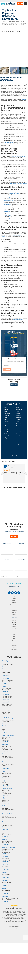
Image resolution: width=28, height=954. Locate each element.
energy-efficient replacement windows (18, 183)
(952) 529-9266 (5, 741)
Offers (14, 638)
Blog (14, 636)
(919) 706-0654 (5, 777)
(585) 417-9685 (5, 811)
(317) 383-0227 (5, 707)
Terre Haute (18, 448)
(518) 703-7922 (5, 803)
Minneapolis (18, 431)
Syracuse (6, 448)
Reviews (14, 640)
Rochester (18, 438)
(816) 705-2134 (5, 715)
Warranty (14, 600)
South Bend (6, 444)
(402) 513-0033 (5, 795)
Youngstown (7, 452)
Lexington (18, 427)
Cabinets (14, 614)
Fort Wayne (6, 423)
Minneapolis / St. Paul (8, 735)
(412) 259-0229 (5, 836)
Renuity (8, 590)
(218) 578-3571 (5, 732)
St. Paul (17, 446)
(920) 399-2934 (5, 861)
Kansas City (18, 425)
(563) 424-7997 (5, 675)
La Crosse (6, 427)
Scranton (18, 440)
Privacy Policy (19, 374)
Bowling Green (19, 409)
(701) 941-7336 (5, 785)
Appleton (6, 409)
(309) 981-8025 (5, 691)
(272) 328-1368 (5, 844)
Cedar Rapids (7, 413)
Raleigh (5, 438)
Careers (7, 1)
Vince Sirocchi (11, 465)
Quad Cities (18, 435)
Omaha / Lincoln (7, 788)
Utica (5, 450)
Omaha (5, 433)
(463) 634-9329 (5, 699)
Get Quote (14, 536)
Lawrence (24, 99)
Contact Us (14, 1)
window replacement (9, 142)
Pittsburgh (6, 435)
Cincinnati (6, 415)
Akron (5, 407)
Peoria (17, 433)
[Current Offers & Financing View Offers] (14, 377)
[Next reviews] (25, 473)
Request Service (22, 1)
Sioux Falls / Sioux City (8, 847)
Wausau (18, 450)
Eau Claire (18, 419)
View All (14, 628)
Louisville (6, 429)
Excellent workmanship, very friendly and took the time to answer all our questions (14, 473)
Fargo (17, 421)
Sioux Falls (18, 442)
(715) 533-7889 (5, 869)
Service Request (14, 586)
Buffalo (5, 411)
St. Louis (6, 446)
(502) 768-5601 (5, 723)
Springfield (18, 444)
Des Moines (18, 417)
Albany (17, 407)
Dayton (5, 417)
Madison (18, 429)
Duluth (5, 419)
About (14, 634)
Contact (14, 598)
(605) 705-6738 (5, 853)
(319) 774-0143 (5, 666)
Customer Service (14, 604)
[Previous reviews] (2, 473)
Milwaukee (6, 431)
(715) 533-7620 (5, 893)
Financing (14, 602)
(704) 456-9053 (5, 768)
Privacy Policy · (12, 926)
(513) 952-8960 (5, 819)
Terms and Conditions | (11, 374)
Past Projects (14, 645)
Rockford (6, 440)
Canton (17, 411)
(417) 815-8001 (5, 751)
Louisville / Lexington (8, 718)
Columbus (18, 415)
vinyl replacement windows (18, 156)
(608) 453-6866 (5, 877)
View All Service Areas (14, 455)
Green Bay (18, 423)
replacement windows (14, 193)
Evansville (6, 421)
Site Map (17, 926)
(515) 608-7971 (5, 683)
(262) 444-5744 (5, 885)
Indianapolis (7, 425)
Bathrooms (14, 610)
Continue (7, 369)
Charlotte (18, 413)
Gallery (14, 647)
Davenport (5, 669)
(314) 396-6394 (5, 759)
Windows (14, 612)
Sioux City (6, 442)
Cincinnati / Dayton (7, 814)
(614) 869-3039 (5, 826)
